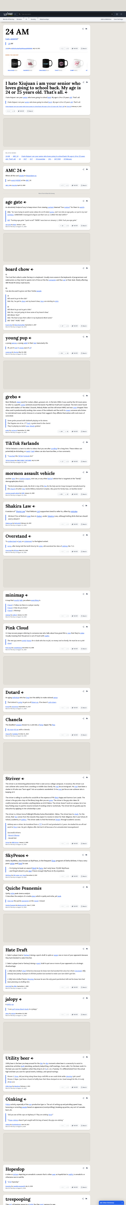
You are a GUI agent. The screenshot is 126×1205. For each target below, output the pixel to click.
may (57, 786)
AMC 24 (15, 156)
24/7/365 (57, 159)
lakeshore (17, 1086)
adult (26, 343)
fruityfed (14, 185)
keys (42, 301)
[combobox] (65, 14)
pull (13, 1009)
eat (64, 280)
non (30, 1104)
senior (25, 97)
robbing (65, 546)
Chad (24, 971)
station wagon (25, 478)
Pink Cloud (9, 648)
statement (28, 541)
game (52, 212)
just (16, 348)
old (71, 97)
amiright (13, 38)
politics (23, 819)
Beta (56, 797)
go (35, 175)
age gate (8, 225)
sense (55, 697)
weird (28, 451)
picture (15, 1174)
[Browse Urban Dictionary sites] (9, 14)
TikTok (20, 456)
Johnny (15, 1120)
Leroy (9, 546)
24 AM (7, 49)
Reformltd (17, 523)
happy (29, 640)
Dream (58, 819)
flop (53, 725)
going (20, 702)
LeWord (15, 615)
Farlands (26, 456)
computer (52, 280)
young (21, 348)
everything (35, 600)
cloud (9, 643)
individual (15, 697)
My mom (10, 729)
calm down (52, 702)
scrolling (54, 448)
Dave (16, 1076)
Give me (10, 901)
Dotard (8, 707)
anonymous (15, 707)
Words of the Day (8, 19)
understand (12, 541)
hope (11, 1120)
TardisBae (15, 734)
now (27, 426)
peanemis (25, 901)
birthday (10, 215)
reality (47, 636)
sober (82, 633)
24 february (68, 159)
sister (41, 546)
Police (8, 1104)
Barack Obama (13, 835)
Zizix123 (69, 107)
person (14, 343)
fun (16, 817)
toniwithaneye (18, 648)
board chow (9, 325)
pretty (24, 640)
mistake (74, 511)
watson (13, 1014)
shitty (9, 1004)
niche (12, 893)
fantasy (26, 955)
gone (51, 800)
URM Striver (15, 843)
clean (23, 301)
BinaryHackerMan (20, 325)
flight (34, 868)
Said (32, 451)
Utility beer (9, 1086)
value (12, 863)
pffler (15, 986)
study (76, 814)
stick (56, 301)
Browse (19, 19)
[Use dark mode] (121, 14)
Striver (8, 843)
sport (39, 963)
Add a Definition (106, 19)
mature (67, 207)
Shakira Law (9, 523)
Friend (9, 605)
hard (20, 863)
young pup (9, 352)
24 (9, 43)
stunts (26, 1009)
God (28, 423)
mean (68, 410)
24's (49, 159)
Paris (41, 868)
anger (56, 955)
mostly (16, 600)
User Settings (118, 19)
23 (30, 348)
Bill (8, 220)
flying (41, 725)
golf (22, 1066)
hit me (16, 729)
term (13, 478)
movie (36, 901)
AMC (27, 180)
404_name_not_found (19, 875)
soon (75, 407)
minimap (8, 615)
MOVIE (18, 180)
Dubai (39, 516)
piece (34, 896)
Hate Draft (9, 986)
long (27, 697)
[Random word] (112, 14)
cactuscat (14, 430)
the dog (16, 352)
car (12, 1004)
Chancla (8, 734)
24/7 (25, 159)
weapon (19, 725)
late (34, 343)
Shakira (51, 516)
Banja (14, 225)
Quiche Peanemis (11, 905)
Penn (15, 827)
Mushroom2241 (22, 905)
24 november (40, 159)
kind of (50, 478)
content (51, 207)
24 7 (31, 159)
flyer (53, 860)
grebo (7, 430)
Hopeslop (8, 1186)
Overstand (9, 551)
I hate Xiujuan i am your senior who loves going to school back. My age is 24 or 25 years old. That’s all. (35, 107)
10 (10, 1182)
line (45, 486)
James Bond (19, 1009)
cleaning (69, 1076)
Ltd (38, 511)
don (30, 871)
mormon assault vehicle (12, 493)
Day (23, 489)
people (21, 175)
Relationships (44, 19)
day (41, 1063)
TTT (40, 824)
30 (10, 1082)
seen (54, 1174)
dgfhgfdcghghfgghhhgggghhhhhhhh (21, 49)
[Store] (117, 14)
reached (12, 456)
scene (23, 405)
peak (59, 896)
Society (33, 19)
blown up (35, 702)
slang (19, 402)
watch (13, 180)
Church (12, 489)
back (49, 97)
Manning (30, 979)
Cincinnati (78, 971)
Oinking (8, 1125)
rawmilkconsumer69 (19, 1186)
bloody (32, 426)
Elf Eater (16, 551)
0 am (8, 38)
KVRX (22, 493)
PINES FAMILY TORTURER (24, 460)
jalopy (7, 1014)
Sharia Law (20, 511)
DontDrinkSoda (16, 1125)
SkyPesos (8, 875)
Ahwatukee (30, 175)
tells (21, 600)
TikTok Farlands (10, 460)
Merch (85, 49)
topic (20, 541)
